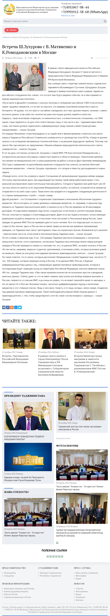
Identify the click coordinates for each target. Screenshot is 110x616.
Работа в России (11, 594)
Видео (78, 578)
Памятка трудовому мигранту (16, 591)
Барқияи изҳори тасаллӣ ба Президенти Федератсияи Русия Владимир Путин (24, 479)
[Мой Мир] (16, 307)
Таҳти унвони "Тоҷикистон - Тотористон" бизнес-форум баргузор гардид (24, 534)
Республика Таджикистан (50, 576)
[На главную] (30, 10)
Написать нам (68, 15)
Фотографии (81, 576)
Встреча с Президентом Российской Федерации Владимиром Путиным (15, 359)
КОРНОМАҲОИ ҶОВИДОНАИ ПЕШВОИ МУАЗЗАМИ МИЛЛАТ (24, 438)
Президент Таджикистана (50, 573)
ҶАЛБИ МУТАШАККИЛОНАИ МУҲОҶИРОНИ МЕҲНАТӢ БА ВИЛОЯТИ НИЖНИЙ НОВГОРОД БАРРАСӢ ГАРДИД (79, 533)
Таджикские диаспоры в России (17, 597)
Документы (80, 597)
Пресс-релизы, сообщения (87, 573)
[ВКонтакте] (4, 307)
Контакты (80, 600)
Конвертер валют (63, 438)
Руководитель (10, 573)
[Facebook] (8, 307)
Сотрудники (9, 576)
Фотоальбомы (82, 591)
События (79, 588)
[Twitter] (20, 307)
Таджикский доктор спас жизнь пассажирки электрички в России (79, 428)
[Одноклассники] (12, 307)
